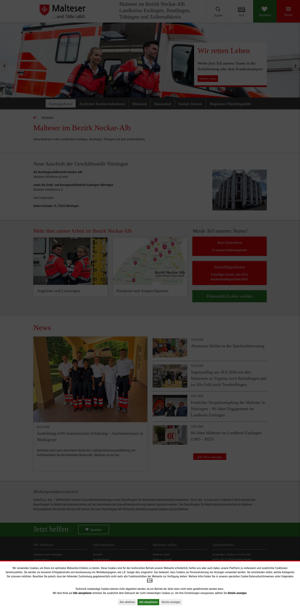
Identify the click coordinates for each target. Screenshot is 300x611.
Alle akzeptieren (148, 602)
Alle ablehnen (127, 602)
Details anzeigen (171, 602)
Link (149, 580)
